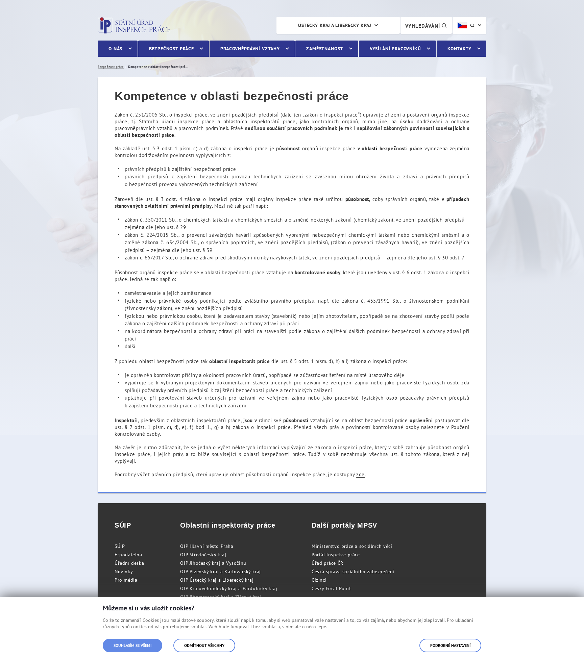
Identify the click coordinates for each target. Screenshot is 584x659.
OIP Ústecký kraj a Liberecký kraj (216, 580)
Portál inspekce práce (336, 555)
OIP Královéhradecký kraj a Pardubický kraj (228, 588)
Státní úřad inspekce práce (134, 25)
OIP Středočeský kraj (203, 555)
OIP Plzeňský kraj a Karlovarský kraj (220, 571)
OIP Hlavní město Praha (206, 546)
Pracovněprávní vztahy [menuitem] (250, 49)
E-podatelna (128, 555)
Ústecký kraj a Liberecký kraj (334, 25)
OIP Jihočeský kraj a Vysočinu (213, 563)
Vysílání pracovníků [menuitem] (395, 49)
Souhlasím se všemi (132, 645)
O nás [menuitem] (115, 49)
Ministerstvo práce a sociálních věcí (352, 546)
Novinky (124, 571)
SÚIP (120, 546)
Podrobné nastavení (450, 645)
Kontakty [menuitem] (459, 49)
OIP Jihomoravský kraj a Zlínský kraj (220, 597)
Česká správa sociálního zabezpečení (353, 571)
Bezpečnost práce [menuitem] (171, 49)
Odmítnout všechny (204, 645)
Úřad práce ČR (327, 563)
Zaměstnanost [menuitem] (324, 49)
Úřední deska (129, 563)
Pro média (126, 580)
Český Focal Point (331, 588)
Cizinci (319, 580)
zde (360, 474)
